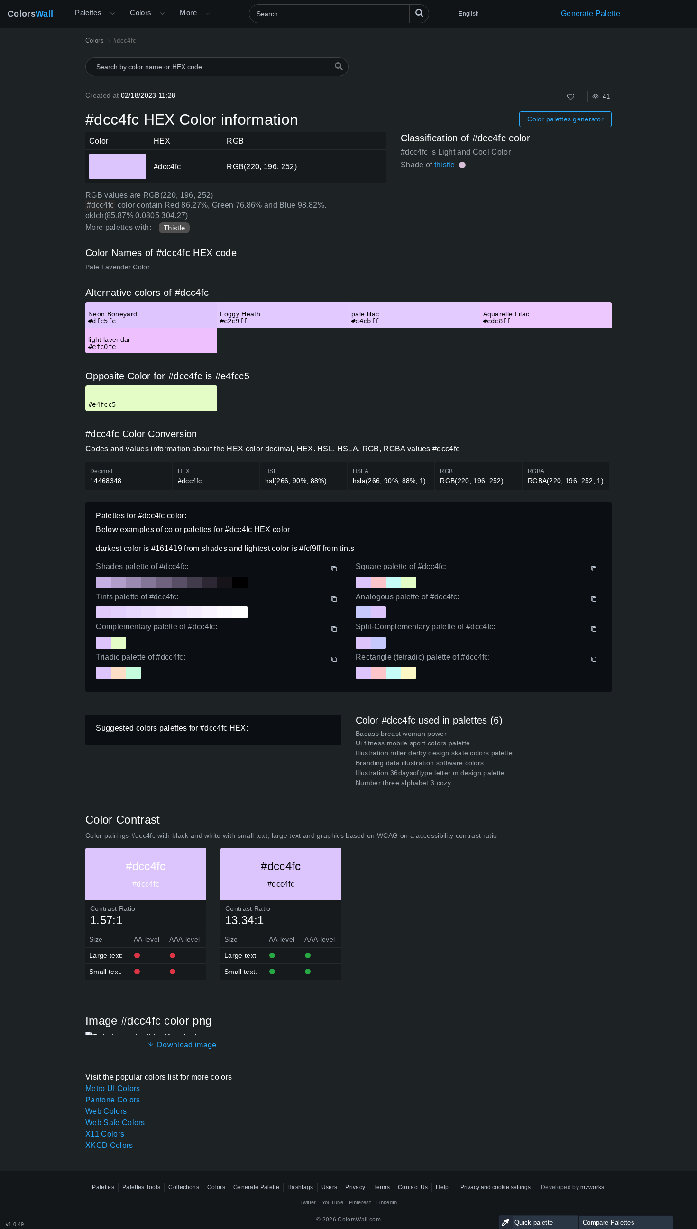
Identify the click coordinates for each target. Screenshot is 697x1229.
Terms (381, 1187)
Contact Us (413, 1187)
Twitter (308, 1202)
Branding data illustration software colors (420, 763)
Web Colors (106, 1111)
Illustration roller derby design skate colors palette (434, 753)
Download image (185, 1045)
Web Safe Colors (115, 1123)
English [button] (469, 13)
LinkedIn (386, 1202)
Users (329, 1187)
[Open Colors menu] (162, 14)
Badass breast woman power (401, 733)
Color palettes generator (565, 119)
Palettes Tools (141, 1187)
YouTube (332, 1202)
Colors (30, 13)
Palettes (88, 13)
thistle (444, 165)
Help (442, 1187)
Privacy (355, 1187)
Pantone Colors (112, 1100)
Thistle (174, 228)
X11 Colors (104, 1134)
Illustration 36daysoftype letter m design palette (430, 773)
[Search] (419, 13)
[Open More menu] (112, 14)
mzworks (592, 1187)
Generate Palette (590, 13)
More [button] (188, 13)
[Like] (570, 96)
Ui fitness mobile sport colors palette (413, 743)
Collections (183, 1187)
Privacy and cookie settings (495, 1187)
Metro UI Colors (112, 1088)
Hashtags (300, 1187)
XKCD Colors (109, 1145)
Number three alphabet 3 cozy (403, 783)
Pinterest (360, 1202)
